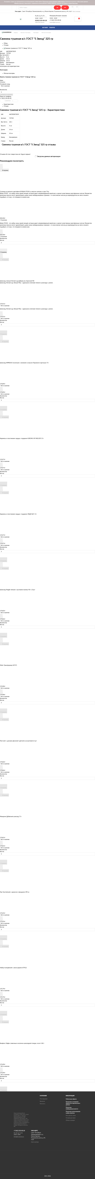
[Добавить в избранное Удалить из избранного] (15, 100)
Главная (16, 32)
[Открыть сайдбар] (14, 7)
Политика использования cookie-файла (54, 1)
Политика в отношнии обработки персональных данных (73, 1103)
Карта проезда (76, 11)
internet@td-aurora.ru (55, 22)
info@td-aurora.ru (19, 1136)
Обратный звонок (39, 22)
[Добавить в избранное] (1, 165)
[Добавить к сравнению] (1, 167)
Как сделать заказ (71, 1115)
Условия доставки (70, 1118)
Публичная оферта (71, 1099)
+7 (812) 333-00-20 (5, 98)
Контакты (42, 1103)
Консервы (36, 32)
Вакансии (42, 1101)
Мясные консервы (46, 32)
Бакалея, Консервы (25, 32)
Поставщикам (43, 1099)
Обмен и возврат (70, 1120)
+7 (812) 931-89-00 (55, 20)
